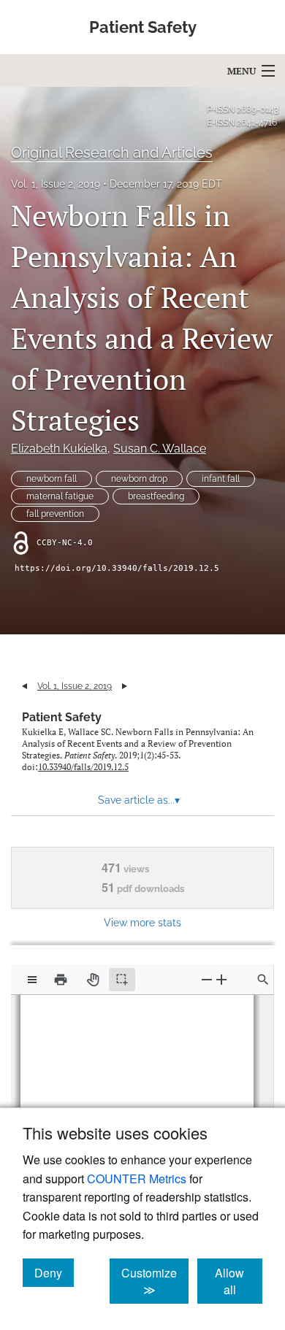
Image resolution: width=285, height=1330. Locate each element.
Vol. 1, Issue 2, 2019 (55, 184)
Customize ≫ (155, 1281)
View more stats (142, 922)
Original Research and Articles (112, 152)
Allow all (238, 1281)
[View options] (32, 980)
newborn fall (51, 479)
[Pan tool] (93, 979)
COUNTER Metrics (136, 1178)
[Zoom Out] (207, 979)
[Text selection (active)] (122, 979)
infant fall (221, 479)
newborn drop (139, 479)
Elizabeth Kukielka (59, 448)
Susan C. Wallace (159, 448)
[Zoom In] (221, 979)
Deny (54, 1272)
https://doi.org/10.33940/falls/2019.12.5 (117, 568)
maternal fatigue (60, 496)
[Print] (61, 979)
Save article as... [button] (139, 800)
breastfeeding (156, 496)
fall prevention (55, 514)
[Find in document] (263, 979)
